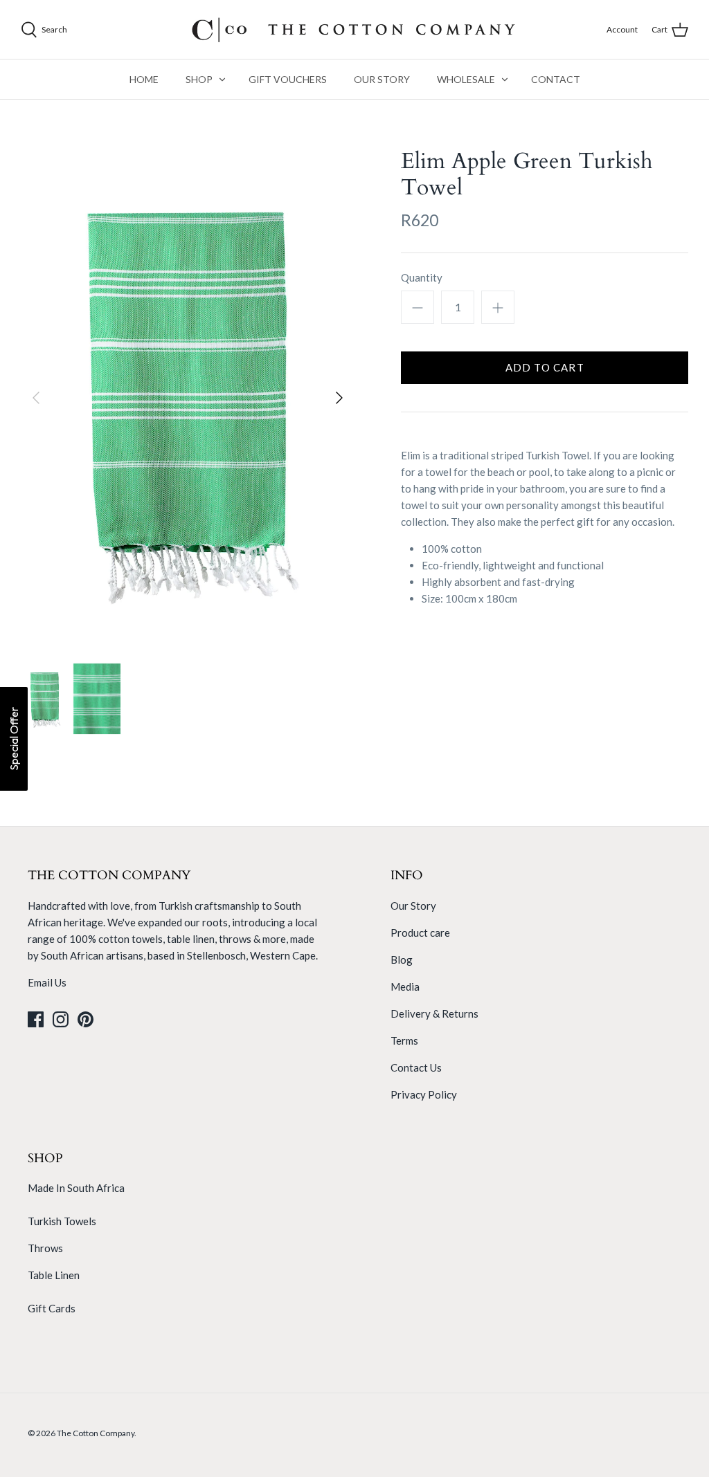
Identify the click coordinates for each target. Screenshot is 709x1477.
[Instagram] (61, 1019)
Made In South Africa (76, 1188)
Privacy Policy (424, 1094)
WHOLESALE (466, 79)
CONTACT (555, 79)
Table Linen (54, 1275)
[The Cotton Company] (354, 29)
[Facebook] (36, 1019)
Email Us (47, 982)
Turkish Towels (62, 1221)
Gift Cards (51, 1308)
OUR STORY (382, 79)
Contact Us (416, 1067)
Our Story (413, 905)
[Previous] (36, 398)
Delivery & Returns (434, 1013)
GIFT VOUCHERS (288, 79)
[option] (187, 398)
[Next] (339, 398)
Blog (402, 959)
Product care (420, 932)
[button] (14, 739)
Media (405, 986)
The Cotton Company (95, 1433)
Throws (45, 1248)
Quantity (421, 277)
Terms (404, 1040)
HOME (144, 79)
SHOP (199, 79)
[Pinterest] (85, 1019)
